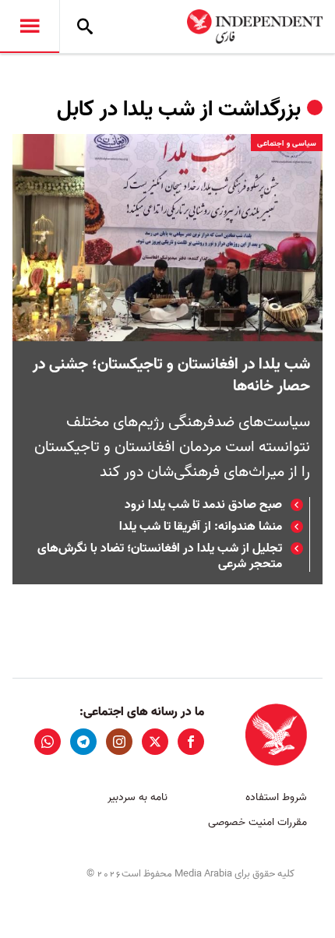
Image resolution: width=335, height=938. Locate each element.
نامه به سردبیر (138, 797)
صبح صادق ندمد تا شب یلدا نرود (203, 505)
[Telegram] (83, 741)
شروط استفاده (276, 797)
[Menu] (29, 26)
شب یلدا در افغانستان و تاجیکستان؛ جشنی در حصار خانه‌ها (171, 375)
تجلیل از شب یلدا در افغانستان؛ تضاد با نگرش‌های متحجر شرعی (159, 556)
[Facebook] (191, 741)
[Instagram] (119, 741)
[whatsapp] (47, 741)
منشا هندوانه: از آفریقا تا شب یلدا (200, 526)
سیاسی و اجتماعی (286, 143)
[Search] (85, 26)
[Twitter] (155, 741)
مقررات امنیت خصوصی (257, 822)
